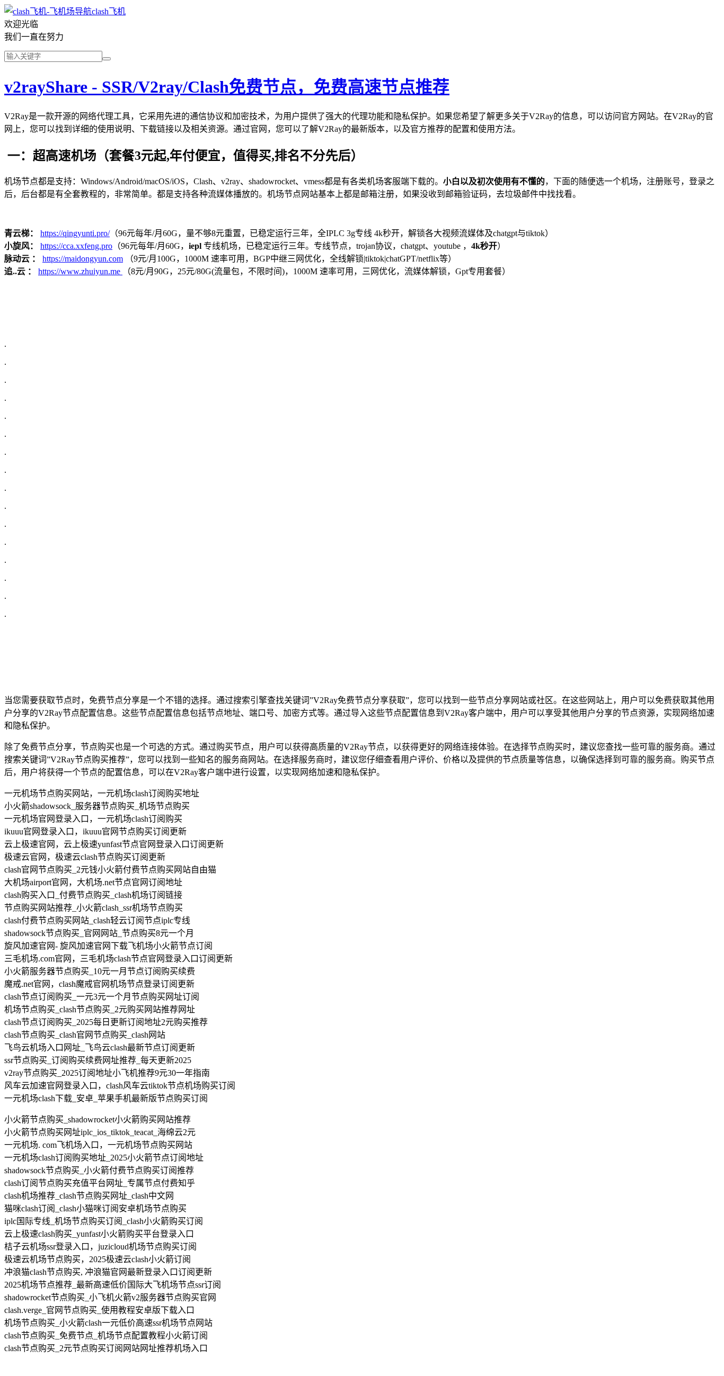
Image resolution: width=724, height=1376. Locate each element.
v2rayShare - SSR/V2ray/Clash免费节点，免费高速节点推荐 (226, 86)
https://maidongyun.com (82, 258)
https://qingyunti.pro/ (75, 233)
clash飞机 (109, 11)
